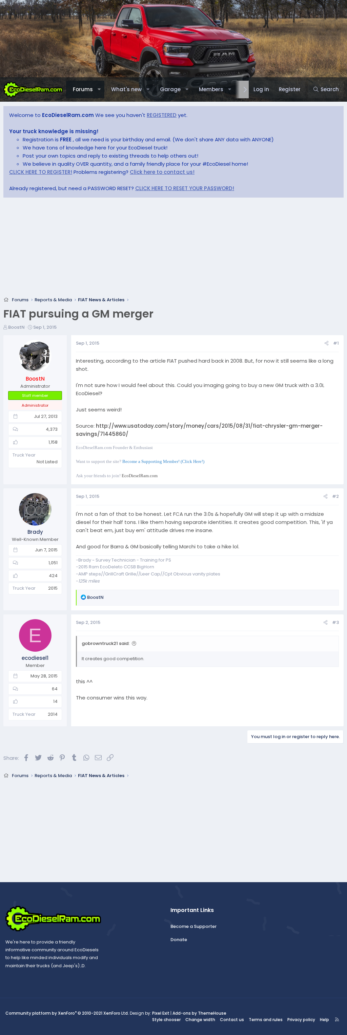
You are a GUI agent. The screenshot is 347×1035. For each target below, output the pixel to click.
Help (324, 1019)
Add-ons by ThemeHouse (199, 1013)
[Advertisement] (173, 249)
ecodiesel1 (35, 658)
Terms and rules (266, 1019)
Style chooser (166, 1019)
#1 (336, 343)
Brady (35, 531)
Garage (170, 89)
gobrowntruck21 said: (105, 643)
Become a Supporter (193, 926)
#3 (335, 622)
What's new (126, 89)
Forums (83, 89)
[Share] (326, 343)
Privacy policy (301, 1019)
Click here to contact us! (162, 172)
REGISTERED (162, 115)
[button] (99, 89)
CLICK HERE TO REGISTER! (40, 172)
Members (211, 89)
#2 (335, 496)
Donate (178, 939)
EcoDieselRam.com (140, 475)
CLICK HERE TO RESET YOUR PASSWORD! (184, 188)
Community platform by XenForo (67, 1013)
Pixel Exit (160, 1013)
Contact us (232, 1019)
